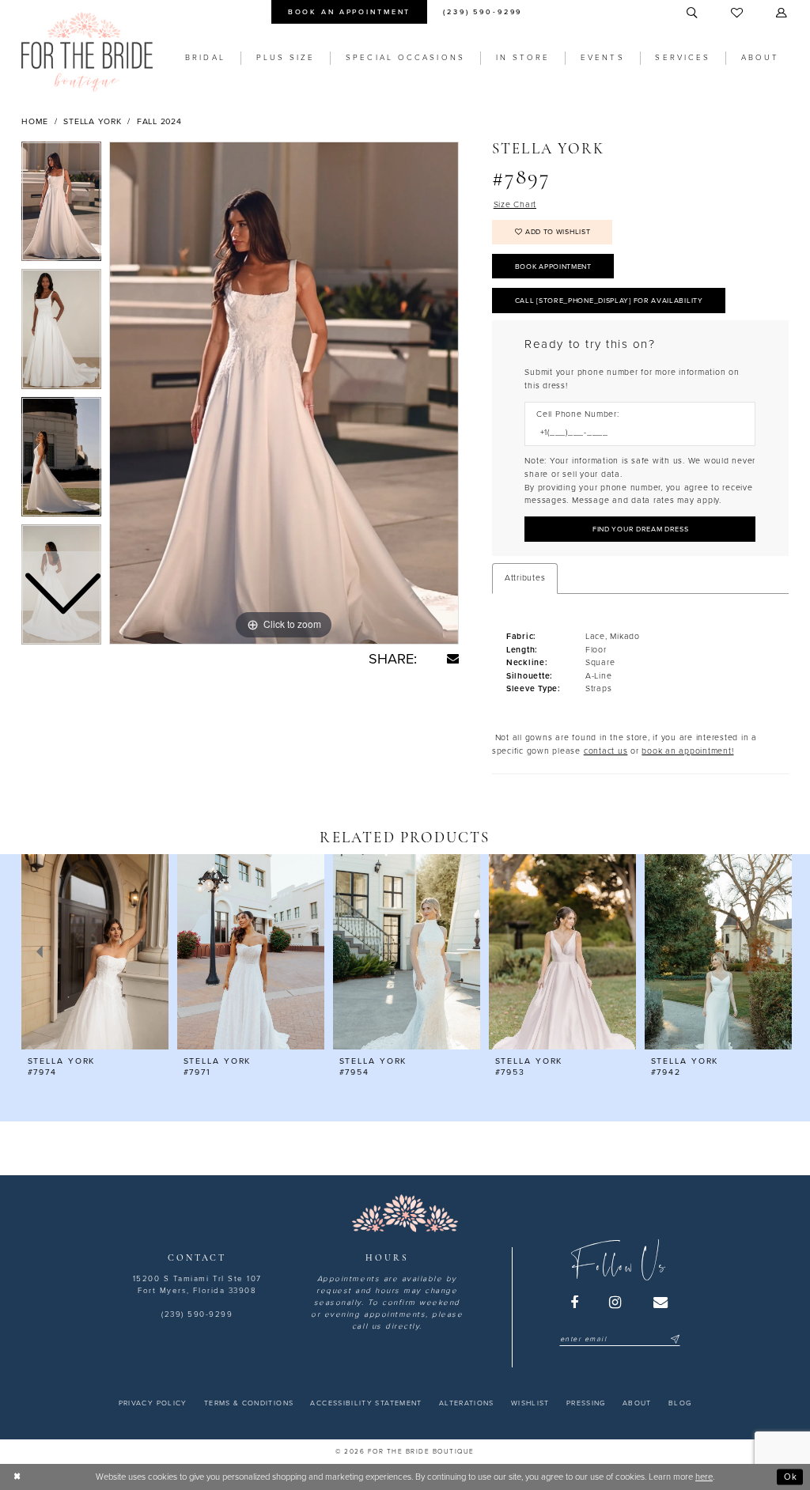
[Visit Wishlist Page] (737, 13)
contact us (606, 751)
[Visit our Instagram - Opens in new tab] (616, 1302)
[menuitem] (348, 12)
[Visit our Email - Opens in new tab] (661, 1302)
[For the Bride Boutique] (87, 52)
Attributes (525, 578)
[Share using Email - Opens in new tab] (453, 658)
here (704, 1477)
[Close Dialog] (17, 1476)
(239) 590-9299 (197, 1314)
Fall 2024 (159, 121)
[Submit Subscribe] (673, 1339)
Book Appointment (553, 267)
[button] (782, 13)
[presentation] (94, 951)
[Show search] (693, 13)
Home (34, 121)
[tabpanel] (284, 393)
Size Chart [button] (515, 204)
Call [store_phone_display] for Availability (609, 301)
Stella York (92, 121)
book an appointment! (687, 751)
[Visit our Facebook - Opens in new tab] (575, 1302)
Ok (790, 1476)
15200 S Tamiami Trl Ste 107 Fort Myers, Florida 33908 (197, 1284)
